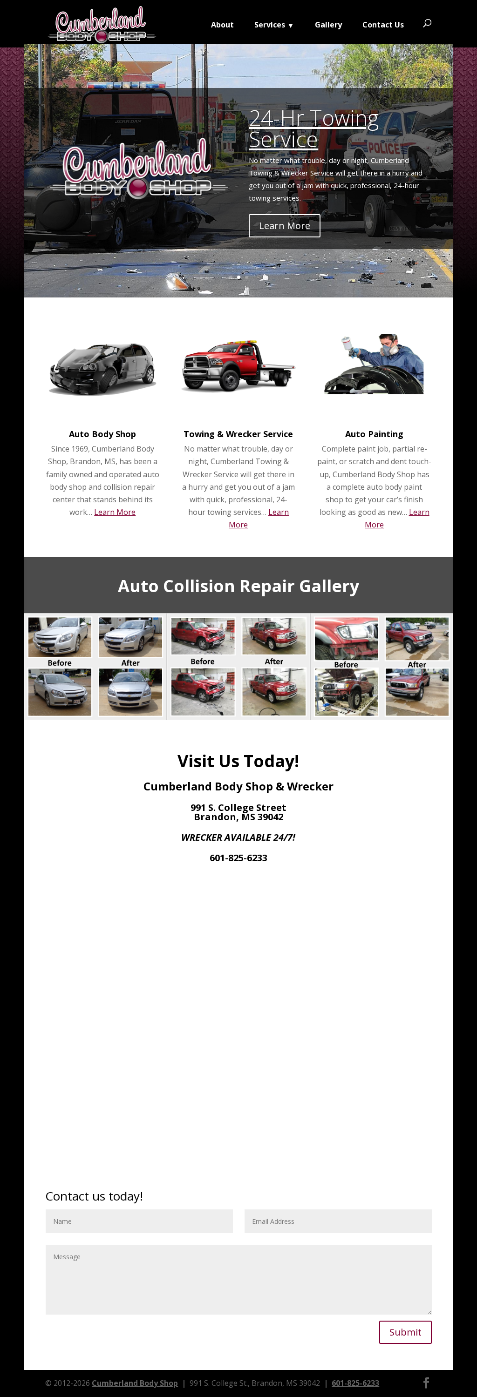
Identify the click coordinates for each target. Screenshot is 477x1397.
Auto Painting (374, 433)
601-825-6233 (355, 1383)
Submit (405, 1332)
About (222, 25)
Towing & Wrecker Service (238, 433)
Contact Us (383, 25)
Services (269, 25)
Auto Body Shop (102, 433)
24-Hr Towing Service (314, 128)
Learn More (284, 225)
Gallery (328, 25)
